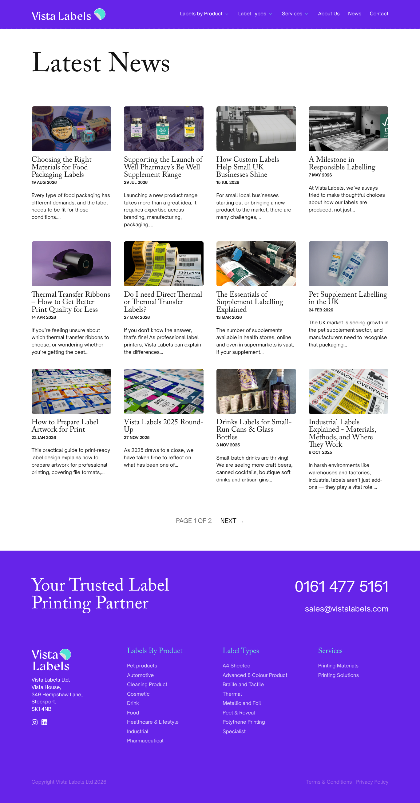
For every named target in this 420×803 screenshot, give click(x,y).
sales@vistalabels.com (346, 609)
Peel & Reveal (239, 713)
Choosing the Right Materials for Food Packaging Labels (62, 168)
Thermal (232, 694)
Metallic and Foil (242, 703)
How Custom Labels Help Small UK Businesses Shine (247, 168)
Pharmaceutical (145, 741)
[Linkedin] (44, 722)
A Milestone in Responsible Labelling (342, 165)
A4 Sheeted (237, 666)
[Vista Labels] (68, 14)
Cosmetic (138, 694)
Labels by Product (201, 14)
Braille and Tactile (243, 685)
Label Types (252, 14)
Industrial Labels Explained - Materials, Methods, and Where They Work (342, 434)
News (354, 14)
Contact (379, 14)
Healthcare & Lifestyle (153, 722)
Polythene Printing (244, 722)
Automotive (140, 675)
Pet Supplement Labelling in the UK (348, 300)
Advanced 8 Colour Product (255, 675)
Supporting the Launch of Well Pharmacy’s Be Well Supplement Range (163, 168)
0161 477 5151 (341, 586)
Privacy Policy (372, 782)
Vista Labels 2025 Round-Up (164, 427)
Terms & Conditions (329, 782)
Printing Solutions (338, 675)
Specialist (234, 732)
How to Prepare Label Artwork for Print (65, 427)
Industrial (137, 732)
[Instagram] (35, 722)
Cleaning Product (147, 685)
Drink (133, 703)
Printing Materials (338, 666)
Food (133, 713)
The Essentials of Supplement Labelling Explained (249, 303)
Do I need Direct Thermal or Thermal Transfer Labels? (163, 303)
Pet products (142, 666)
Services (292, 14)
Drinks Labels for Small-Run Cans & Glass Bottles (254, 431)
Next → (232, 521)
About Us (328, 14)
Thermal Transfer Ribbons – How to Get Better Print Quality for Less (71, 303)
